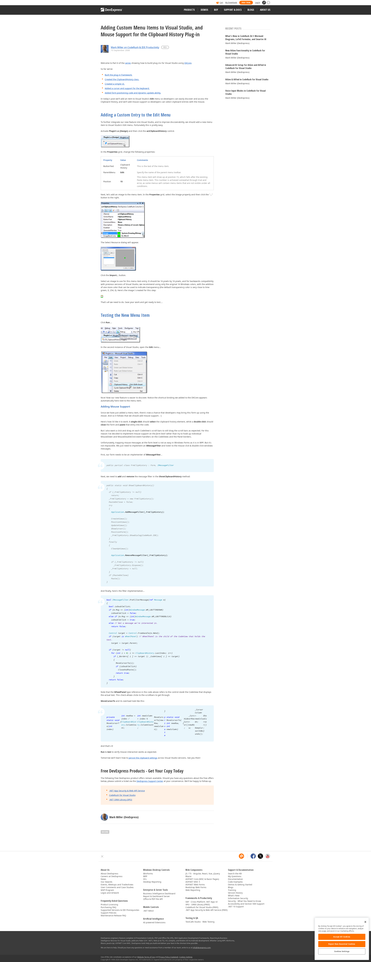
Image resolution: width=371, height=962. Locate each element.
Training (232, 890)
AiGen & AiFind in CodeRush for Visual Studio (246, 79)
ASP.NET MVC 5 (193, 881)
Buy (216, 9)
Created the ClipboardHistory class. (122, 79)
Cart (221, 2)
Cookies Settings (341, 951)
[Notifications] (268, 2)
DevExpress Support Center (150, 781)
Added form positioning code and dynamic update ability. (133, 92)
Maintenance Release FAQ (113, 915)
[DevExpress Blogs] (241, 856)
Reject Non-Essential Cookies (341, 944)
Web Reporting (193, 890)
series (128, 63)
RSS (165, 47)
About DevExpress (109, 873)
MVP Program (107, 890)
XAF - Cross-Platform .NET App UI (202, 901)
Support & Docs (233, 9)
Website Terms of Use (146, 957)
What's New (233, 895)
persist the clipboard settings (143, 757)
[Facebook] (253, 856)
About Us (265, 9)
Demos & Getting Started (240, 884)
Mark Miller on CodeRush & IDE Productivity (135, 47)
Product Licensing (109, 904)
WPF (145, 876)
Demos (204, 9)
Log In (257, 2)
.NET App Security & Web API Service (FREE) (207, 910)
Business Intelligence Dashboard (159, 893)
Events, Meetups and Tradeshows (117, 884)
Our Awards (106, 881)
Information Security (238, 898)
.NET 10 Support (236, 906)
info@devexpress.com (202, 947)
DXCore (187, 63)
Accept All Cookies (341, 937)
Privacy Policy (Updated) (168, 957)
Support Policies (108, 912)
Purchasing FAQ (108, 907)
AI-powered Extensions (154, 922)
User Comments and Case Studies (117, 887)
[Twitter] (260, 856)
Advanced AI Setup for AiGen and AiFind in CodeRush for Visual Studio (245, 66)
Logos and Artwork (110, 892)
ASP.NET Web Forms (195, 884)
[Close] (365, 922)
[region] (342, 939)
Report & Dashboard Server (156, 896)
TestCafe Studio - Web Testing (200, 921)
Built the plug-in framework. (118, 74)
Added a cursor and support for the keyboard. (127, 88)
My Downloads (231, 2)
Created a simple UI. (115, 83)
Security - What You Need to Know (244, 901)
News (103, 879)
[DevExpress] (109, 3)
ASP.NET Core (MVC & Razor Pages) (202, 879)
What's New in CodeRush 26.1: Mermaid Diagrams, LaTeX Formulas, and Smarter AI (245, 37)
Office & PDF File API (153, 899)
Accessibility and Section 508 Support (246, 903)
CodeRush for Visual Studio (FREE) (202, 907)
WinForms (148, 873)
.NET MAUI (148, 910)
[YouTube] (267, 856)
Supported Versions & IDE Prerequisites (120, 910)
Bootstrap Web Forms (196, 887)
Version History (235, 892)
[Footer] (102, 856)
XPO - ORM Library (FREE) (198, 904)
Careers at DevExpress (111, 876)
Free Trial (246, 2)
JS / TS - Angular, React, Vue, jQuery (203, 873)
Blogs (251, 9)
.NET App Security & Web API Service (127, 790)
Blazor (189, 876)
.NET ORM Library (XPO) (120, 799)
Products (189, 9)
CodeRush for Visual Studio (122, 795)
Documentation (235, 879)
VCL (145, 879)
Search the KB (235, 873)
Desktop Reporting (152, 881)
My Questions (234, 876)
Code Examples (235, 881)
